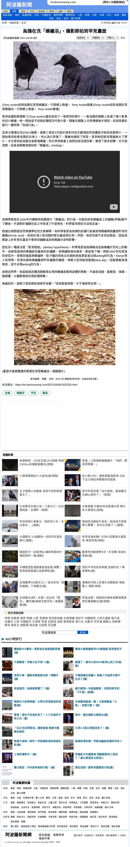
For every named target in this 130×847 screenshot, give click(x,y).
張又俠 (115, 618)
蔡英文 (15, 625)
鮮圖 (23, 821)
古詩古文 (25, 807)
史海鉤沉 (31, 802)
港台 (58, 18)
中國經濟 (46, 15)
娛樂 (51, 11)
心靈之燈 (52, 802)
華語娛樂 (31, 812)
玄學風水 (73, 802)
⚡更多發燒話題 (14, 613)
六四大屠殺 (103, 618)
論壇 (60, 11)
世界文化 (46, 807)
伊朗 (7, 618)
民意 (97, 798)
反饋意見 (89, 835)
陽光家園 (105, 826)
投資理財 (36, 807)
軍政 (17, 15)
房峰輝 (116, 621)
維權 (116, 15)
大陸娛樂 (21, 812)
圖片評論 (106, 798)
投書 (79, 798)
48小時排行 (13, 639)
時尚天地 (73, 817)
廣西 (23, 618)
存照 (91, 798)
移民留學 (63, 817)
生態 (51, 18)
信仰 (66, 18)
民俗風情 (15, 821)
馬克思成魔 (56, 618)
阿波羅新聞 (19, 5)
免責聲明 (99, 835)
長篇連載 (98, 807)
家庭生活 (42, 802)
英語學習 (67, 807)
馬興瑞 (43, 618)
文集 (54, 798)
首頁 (5, 11)
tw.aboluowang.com (63, 2)
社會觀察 (42, 817)
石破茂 (52, 621)
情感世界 (31, 817)
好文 (73, 798)
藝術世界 (115, 802)
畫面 (45, 393)
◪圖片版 (115, 23)
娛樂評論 (73, 812)
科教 (94, 15)
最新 (7, 15)
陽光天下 (95, 826)
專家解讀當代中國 (46, 826)
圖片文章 (109, 807)
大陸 (36, 15)
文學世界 (88, 807)
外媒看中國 (28, 798)
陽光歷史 (74, 826)
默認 (123, 38)
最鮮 (13, 817)
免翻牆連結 (117, 2)
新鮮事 (42, 11)
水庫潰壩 (69, 618)
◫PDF (124, 23)
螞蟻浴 (21, 393)
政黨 (60, 798)
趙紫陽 (24, 625)
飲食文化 (21, 817)
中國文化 (105, 802)
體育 (124, 15)
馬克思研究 (62, 826)
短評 (67, 798)
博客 (69, 11)
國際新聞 (58, 15)
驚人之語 (40, 798)
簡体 (106, 2)
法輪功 (9, 621)
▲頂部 (122, 835)
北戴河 (89, 621)
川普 (36, 618)
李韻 (44, 379)
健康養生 (21, 802)
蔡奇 (7, 625)
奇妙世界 (102, 817)
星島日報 (59, 379)
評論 (23, 11)
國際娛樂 (63, 812)
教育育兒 (94, 802)
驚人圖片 (15, 826)
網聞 (87, 15)
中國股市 (25, 621)
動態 (48, 798)
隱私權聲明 (111, 835)
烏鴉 (7, 393)
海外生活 (63, 802)
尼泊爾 (52, 625)
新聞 (14, 11)
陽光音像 (115, 826)
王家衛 (43, 625)
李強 (44, 621)
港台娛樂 (52, 812)
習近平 (79, 618)
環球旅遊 (113, 817)
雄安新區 (69, 621)
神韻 (29, 618)
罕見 (33, 393)
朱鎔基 (15, 618)
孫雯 (60, 621)
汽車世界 (52, 817)
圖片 (75, 18)
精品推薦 (84, 812)
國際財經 (70, 15)
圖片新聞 (21, 793)
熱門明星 (42, 812)
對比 (85, 798)
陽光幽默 (84, 826)
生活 (32, 11)
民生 (109, 15)
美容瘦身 (15, 807)
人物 (80, 15)
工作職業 (84, 802)
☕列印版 (105, 23)
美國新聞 (26, 15)
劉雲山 (107, 621)
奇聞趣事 (84, 817)
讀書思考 (56, 807)
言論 (19, 798)
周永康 (33, 625)
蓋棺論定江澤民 (28, 826)
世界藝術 (77, 807)
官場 (102, 15)
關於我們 (78, 835)
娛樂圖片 (94, 812)
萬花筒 (93, 817)
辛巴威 (98, 621)
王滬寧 (36, 621)
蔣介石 (79, 621)
